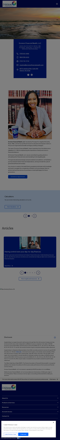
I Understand (23, 434)
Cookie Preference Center (10, 434)
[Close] (53, 422)
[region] (28, 429)
